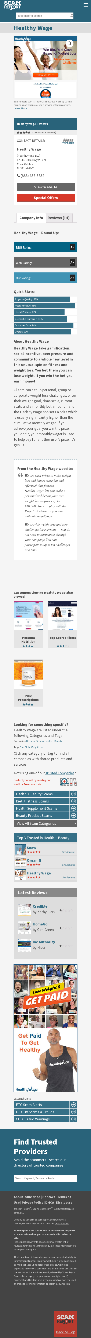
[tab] (31, 218)
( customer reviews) (44, 132)
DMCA (49, 1202)
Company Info (31, 217)
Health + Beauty (53, 741)
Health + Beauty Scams (34, 793)
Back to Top (65, 1332)
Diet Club (25, 747)
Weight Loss (37, 747)
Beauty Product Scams (34, 815)
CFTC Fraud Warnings (33, 1119)
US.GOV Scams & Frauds (35, 1111)
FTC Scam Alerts (29, 1104)
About (18, 1197)
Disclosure (64, 1202)
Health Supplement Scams (36, 808)
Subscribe (32, 1197)
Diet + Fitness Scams (32, 801)
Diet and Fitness (35, 741)
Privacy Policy (32, 1202)
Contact (48, 1197)
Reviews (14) (59, 217)
